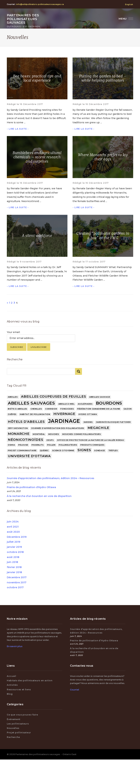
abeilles (13, 397)
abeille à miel (66, 404)
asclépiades (85, 404)
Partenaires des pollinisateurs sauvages (23, 21)
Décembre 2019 (16, 536)
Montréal (39, 434)
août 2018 (13, 557)
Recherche (13, 737)
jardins (88, 422)
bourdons (109, 403)
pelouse (23, 445)
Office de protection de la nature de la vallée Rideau (90, 440)
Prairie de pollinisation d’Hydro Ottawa (31, 487)
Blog (10, 694)
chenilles (36, 409)
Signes (84, 450)
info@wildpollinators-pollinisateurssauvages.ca (40, 4)
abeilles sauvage (99, 397)
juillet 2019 (13, 541)
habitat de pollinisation (35, 414)
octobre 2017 (15, 587)
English (129, 4)
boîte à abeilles (17, 409)
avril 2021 (13, 526)
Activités (12, 685)
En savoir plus (14, 646)
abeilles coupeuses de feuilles (53, 396)
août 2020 (13, 531)
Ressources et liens (19, 689)
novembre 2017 (16, 582)
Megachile (98, 428)
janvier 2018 (14, 572)
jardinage (64, 421)
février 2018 (14, 567)
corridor (51, 409)
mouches (53, 434)
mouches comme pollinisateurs (81, 434)
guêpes (12, 414)
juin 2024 (13, 521)
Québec (44, 450)
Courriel (74, 689)
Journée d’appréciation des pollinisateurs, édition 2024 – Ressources (50, 478)
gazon (128, 409)
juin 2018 (12, 562)
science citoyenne (63, 450)
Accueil (11, 676)
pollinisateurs (68, 445)
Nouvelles (13, 728)
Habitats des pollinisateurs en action (29, 680)
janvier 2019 (14, 546)
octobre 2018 (15, 552)
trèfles (113, 450)
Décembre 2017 (16, 577)
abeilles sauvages (31, 403)
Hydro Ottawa (88, 414)
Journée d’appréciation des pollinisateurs (57, 428)
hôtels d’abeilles (26, 422)
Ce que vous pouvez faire (22, 714)
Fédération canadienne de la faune (98, 409)
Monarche (19, 434)
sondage (99, 450)
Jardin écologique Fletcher (113, 422)
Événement (13, 719)
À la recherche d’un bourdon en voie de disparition (39, 496)
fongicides (67, 409)
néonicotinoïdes (25, 440)
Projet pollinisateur (19, 732)
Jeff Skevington (18, 428)
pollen (51, 445)
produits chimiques (92, 445)
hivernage (64, 414)
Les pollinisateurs (18, 723)
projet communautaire (22, 450)
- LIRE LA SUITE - (18, 128)
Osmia (11, 445)
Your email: (13, 332)
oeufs (50, 440)
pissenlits (38, 445)
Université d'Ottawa (29, 456)
